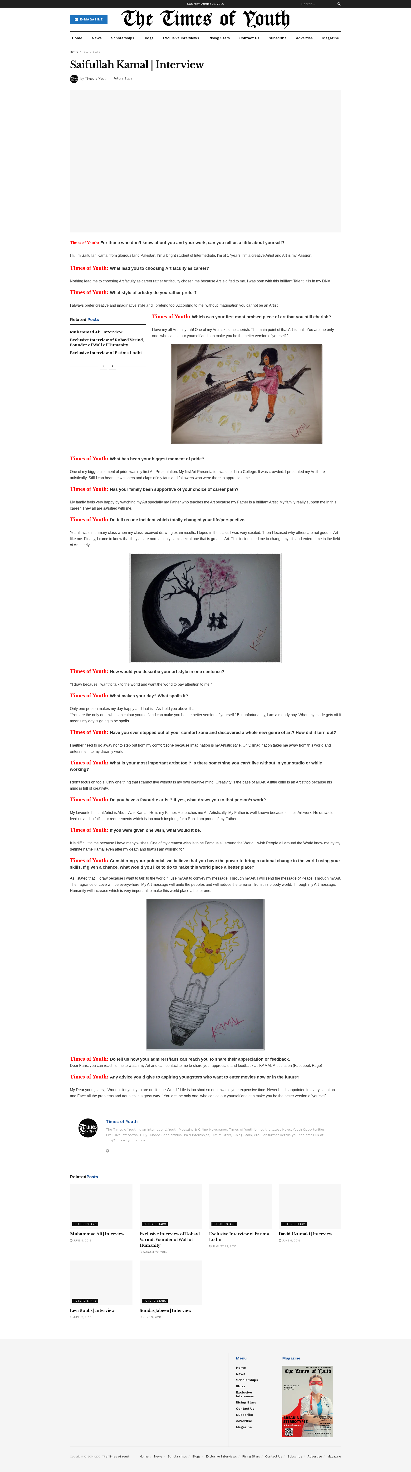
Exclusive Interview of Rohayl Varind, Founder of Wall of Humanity (170, 1239)
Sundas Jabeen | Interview (165, 1310)
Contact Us (249, 38)
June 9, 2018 (81, 1240)
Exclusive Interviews (181, 38)
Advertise (304, 38)
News (97, 38)
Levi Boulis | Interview (92, 1310)
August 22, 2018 (154, 1252)
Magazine (330, 38)
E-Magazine (91, 19)
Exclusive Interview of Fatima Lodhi (106, 352)
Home (77, 38)
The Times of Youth (116, 1456)
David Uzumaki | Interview (305, 1233)
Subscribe (278, 38)
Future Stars (91, 51)
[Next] (112, 366)
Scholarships (122, 38)
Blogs (148, 38)
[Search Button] (338, 4)
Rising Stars (219, 38)
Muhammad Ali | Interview (96, 332)
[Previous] (103, 366)
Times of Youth (96, 78)
